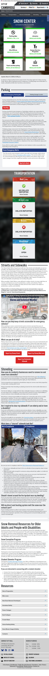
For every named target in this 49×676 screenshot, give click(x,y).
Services (23, 7)
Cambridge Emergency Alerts (10, 142)
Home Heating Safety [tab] (8, 624)
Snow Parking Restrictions (31, 132)
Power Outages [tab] (6, 610)
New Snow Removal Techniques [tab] (11, 600)
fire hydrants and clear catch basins (17, 348)
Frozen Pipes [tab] (6, 619)
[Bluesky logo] (2, 650)
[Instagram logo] (9, 650)
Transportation (12, 14)
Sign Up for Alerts (24, 163)
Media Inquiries (28, 666)
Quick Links (24, 4)
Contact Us (36, 666)
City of (4, 4)
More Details (24, 194)
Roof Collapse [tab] (6, 615)
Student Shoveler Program (15, 561)
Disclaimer (35, 664)
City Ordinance (41, 376)
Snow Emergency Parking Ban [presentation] (12, 94)
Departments (40, 7)
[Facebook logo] (6, 650)
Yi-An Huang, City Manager (10, 664)
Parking (3, 14)
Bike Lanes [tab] (5, 596)
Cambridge (8, 8)
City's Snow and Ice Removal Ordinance (33, 465)
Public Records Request (24, 664)
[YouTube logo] (13, 650)
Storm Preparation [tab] (7, 591)
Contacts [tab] (5, 634)
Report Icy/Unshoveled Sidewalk (24, 360)
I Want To (31, 7)
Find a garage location (13, 116)
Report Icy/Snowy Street (13, 353)
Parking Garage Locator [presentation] (36, 94)
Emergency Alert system (24, 155)
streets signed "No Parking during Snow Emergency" (31, 101)
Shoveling (36, 14)
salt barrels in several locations (17, 401)
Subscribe (34, 4)
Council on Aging (28, 417)
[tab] (12, 95)
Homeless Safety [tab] (7, 605)
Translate (44, 4)
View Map (6, 108)
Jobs (40, 664)
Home (2, 11)
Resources (45, 14)
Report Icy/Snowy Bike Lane (36, 353)
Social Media (19, 666)
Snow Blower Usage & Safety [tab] (10, 629)
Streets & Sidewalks (24, 14)
